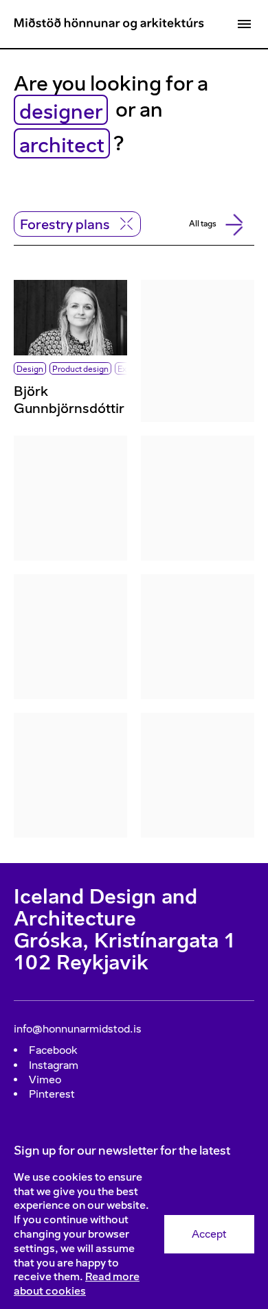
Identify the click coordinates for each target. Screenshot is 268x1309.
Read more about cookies (76, 1283)
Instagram (53, 1065)
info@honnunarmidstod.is (78, 1028)
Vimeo (45, 1079)
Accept (209, 1233)
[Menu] (244, 24)
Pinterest (52, 1093)
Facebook (53, 1050)
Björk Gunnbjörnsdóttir (69, 399)
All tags (202, 223)
